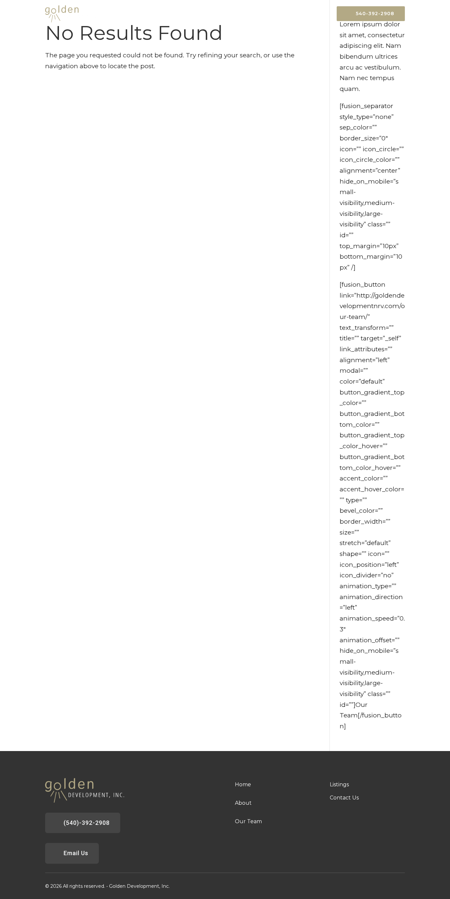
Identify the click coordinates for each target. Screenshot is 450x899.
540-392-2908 (375, 13)
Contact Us (313, 14)
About (251, 14)
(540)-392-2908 (87, 822)
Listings (279, 14)
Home (226, 14)
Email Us (76, 853)
